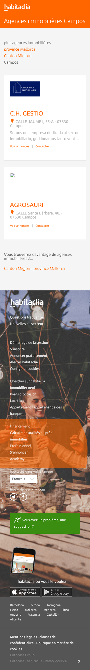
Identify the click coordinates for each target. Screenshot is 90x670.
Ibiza (65, 609)
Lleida (14, 609)
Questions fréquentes (27, 317)
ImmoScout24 (56, 661)
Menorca (50, 609)
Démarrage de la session (29, 343)
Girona (35, 605)
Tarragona (53, 605)
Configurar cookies (25, 369)
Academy (17, 459)
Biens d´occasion (23, 394)
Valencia (34, 614)
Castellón (53, 614)
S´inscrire (17, 349)
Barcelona (17, 605)
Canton (18, 55)
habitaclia (34, 661)
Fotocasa (17, 661)
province (19, 49)
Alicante (15, 619)
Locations (17, 401)
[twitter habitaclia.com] (14, 497)
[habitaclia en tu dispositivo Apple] (25, 592)
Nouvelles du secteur (26, 324)
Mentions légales (23, 637)
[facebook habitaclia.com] (23, 497)
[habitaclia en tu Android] (57, 592)
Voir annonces (19, 146)
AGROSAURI (26, 204)
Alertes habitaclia (24, 362)
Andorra (15, 614)
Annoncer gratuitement (29, 356)
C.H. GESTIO (26, 113)
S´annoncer (19, 452)
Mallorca (30, 609)
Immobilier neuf (22, 388)
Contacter (42, 146)
